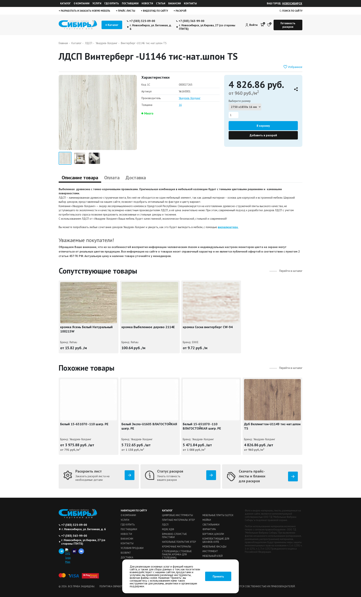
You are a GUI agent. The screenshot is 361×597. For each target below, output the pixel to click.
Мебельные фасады (214, 546)
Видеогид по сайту (155, 10)
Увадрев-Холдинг (189, 98)
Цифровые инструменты (177, 515)
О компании (81, 3)
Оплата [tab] (112, 177)
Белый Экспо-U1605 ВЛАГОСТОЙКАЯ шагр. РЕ (149, 426)
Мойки (206, 520)
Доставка (127, 557)
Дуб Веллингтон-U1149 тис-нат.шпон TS (272, 426)
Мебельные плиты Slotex (217, 515)
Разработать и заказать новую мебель (85, 10)
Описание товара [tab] (80, 177)
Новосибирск (292, 3)
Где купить (111, 3)
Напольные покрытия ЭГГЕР (179, 541)
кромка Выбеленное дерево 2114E (148, 327)
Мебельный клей (212, 556)
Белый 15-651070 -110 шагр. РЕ (84, 424)
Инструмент (210, 551)
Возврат (126, 552)
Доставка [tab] (136, 177)
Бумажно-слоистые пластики (174, 535)
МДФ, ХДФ (168, 529)
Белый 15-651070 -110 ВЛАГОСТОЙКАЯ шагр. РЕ (202, 426)
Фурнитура (209, 529)
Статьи (160, 3)
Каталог (65, 3)
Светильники (210, 524)
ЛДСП (165, 524)
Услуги (97, 3)
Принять (218, 576)
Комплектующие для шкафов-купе (215, 540)
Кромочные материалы (176, 546)
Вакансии (174, 3)
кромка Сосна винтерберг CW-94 (208, 327)
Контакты (190, 3)
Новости (147, 3)
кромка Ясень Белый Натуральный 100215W (86, 329)
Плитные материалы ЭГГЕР (178, 520)
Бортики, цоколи (213, 534)
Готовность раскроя (288, 25)
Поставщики (130, 3)
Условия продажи (132, 548)
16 (180, 105)
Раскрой (180, 10)
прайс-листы (126, 10)
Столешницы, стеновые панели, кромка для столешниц (177, 554)
